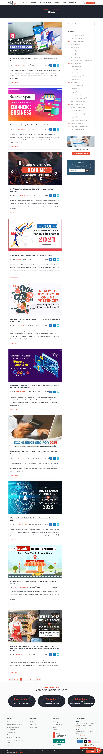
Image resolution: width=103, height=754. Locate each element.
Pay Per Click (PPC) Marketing (14, 724)
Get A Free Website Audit (81, 153)
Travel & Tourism (34, 727)
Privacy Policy (19, 752)
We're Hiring (90, 3)
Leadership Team (57, 724)
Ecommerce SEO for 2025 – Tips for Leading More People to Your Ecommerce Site (33, 453)
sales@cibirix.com (51, 704)
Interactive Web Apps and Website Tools (15, 741)
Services (33, 2)
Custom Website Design (13, 735)
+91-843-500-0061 (82, 735)
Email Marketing (11, 732)
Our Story (55, 722)
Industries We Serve (45, 2)
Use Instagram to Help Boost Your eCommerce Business (30, 125)
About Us (24, 2)
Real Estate (33, 724)
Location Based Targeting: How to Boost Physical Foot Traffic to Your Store (33, 582)
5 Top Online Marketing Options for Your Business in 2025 (31, 255)
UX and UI (9, 745)
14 (34, 679)
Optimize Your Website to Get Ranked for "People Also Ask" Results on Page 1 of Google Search (34, 387)
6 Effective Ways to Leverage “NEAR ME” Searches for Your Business (32, 190)
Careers (55, 729)
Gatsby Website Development (14, 737)
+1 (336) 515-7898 (21, 704)
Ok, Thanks (91, 751)
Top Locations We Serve (87, 748)
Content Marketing (11, 729)
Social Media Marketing (13, 727)
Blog (64, 2)
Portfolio (57, 2)
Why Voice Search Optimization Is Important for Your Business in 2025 (33, 519)
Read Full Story (14, 82)
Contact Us (72, 2)
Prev (10, 679)
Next (38, 679)
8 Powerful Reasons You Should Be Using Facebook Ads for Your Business (33, 60)
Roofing (32, 722)
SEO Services (10, 722)
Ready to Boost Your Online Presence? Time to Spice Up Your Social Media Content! (35, 320)
